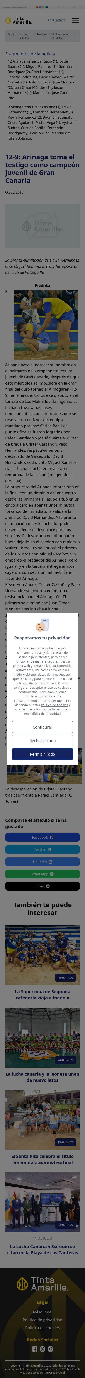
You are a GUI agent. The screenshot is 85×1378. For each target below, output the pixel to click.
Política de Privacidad (45, 714)
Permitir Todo (42, 754)
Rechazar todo (42, 740)
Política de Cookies (54, 705)
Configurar (42, 727)
